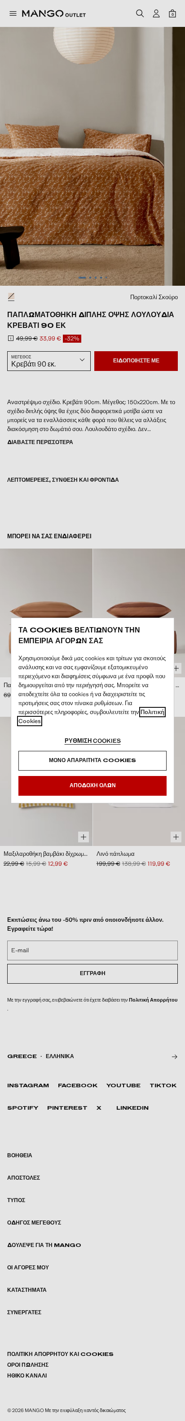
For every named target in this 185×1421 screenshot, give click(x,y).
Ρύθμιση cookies (93, 741)
